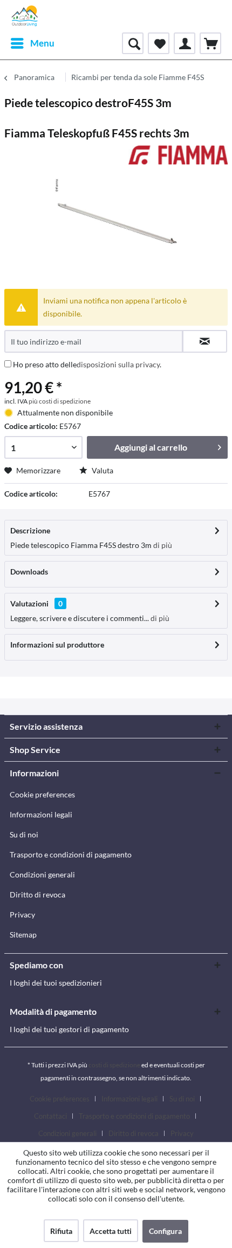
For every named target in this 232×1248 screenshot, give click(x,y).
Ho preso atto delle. (87, 364)
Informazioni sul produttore (57, 644)
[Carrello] (210, 43)
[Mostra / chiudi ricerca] (133, 43)
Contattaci (50, 1116)
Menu (42, 43)
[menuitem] (32, 43)
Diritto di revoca (37, 894)
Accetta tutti (111, 1231)
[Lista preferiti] (158, 43)
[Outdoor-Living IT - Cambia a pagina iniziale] (25, 16)
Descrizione (30, 530)
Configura (165, 1231)
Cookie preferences (42, 794)
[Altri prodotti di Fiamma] (178, 155)
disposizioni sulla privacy (118, 364)
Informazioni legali (41, 814)
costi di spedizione (114, 1065)
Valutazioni (29, 603)
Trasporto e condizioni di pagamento (71, 854)
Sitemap (23, 934)
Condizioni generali (42, 874)
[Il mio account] (184, 43)
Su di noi (24, 834)
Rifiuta (61, 1231)
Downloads (29, 571)
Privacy (22, 914)
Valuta (101, 470)
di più (162, 545)
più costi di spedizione (60, 401)
